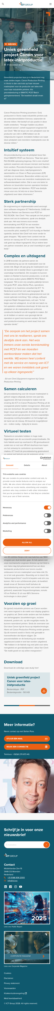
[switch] (47, 515)
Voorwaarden (10, 988)
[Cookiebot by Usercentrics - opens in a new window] (40, 458)
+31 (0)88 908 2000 (16, 877)
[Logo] (26, 4)
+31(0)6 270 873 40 (21, 754)
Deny (27, 550)
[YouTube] (20, 886)
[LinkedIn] (5, 886)
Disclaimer (8, 978)
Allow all (27, 542)
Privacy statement (12, 983)
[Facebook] (10, 886)
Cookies (7, 973)
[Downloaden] (44, 691)
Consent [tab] (9, 465)
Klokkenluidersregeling (14, 993)
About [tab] (44, 465)
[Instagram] (15, 886)
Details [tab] (27, 465)
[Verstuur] (46, 845)
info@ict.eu (12, 880)
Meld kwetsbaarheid (13, 998)
